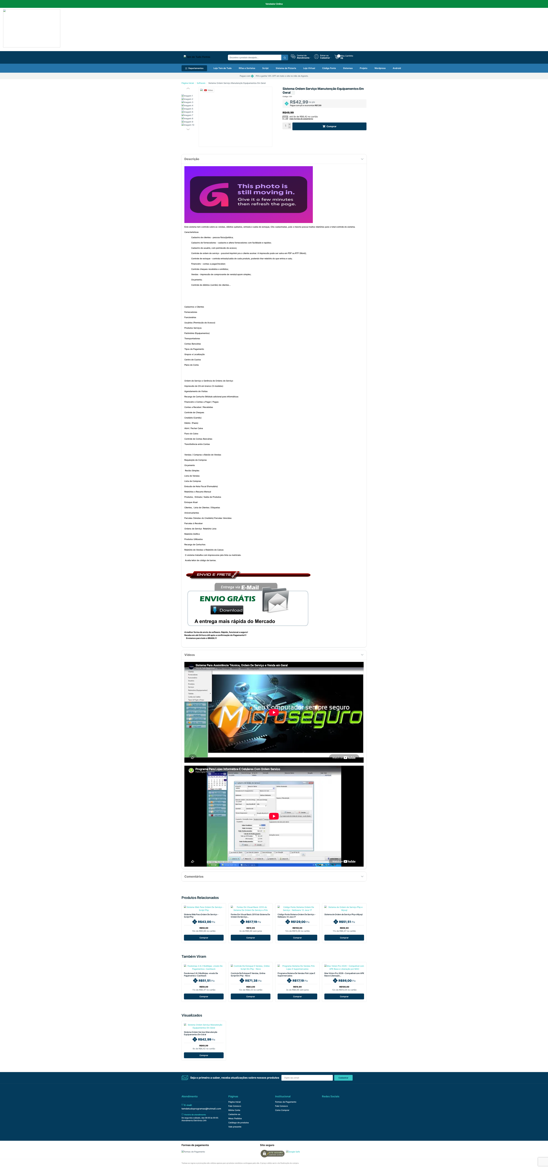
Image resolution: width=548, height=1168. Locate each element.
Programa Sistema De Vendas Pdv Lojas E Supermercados (296, 974)
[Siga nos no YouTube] (330, 1102)
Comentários (194, 876)
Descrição (191, 159)
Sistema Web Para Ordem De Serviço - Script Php (201, 915)
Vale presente (234, 1126)
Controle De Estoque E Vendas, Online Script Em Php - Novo (248, 974)
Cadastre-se (234, 1114)
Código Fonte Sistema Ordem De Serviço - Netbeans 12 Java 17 (297, 915)
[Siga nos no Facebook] (324, 1102)
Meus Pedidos (235, 1118)
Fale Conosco (234, 1106)
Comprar (204, 937)
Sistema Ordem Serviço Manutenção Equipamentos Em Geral (200, 1033)
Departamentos (196, 68)
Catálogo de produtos (238, 1122)
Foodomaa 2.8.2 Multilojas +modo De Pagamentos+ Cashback (201, 974)
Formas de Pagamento (285, 1102)
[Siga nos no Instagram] (337, 1102)
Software (201, 83)
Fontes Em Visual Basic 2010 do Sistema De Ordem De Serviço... (250, 915)
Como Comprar (282, 1110)
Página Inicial (188, 83)
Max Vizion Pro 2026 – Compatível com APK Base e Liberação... (344, 974)
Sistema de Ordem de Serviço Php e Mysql (343, 914)
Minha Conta (234, 1110)
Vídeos (189, 655)
